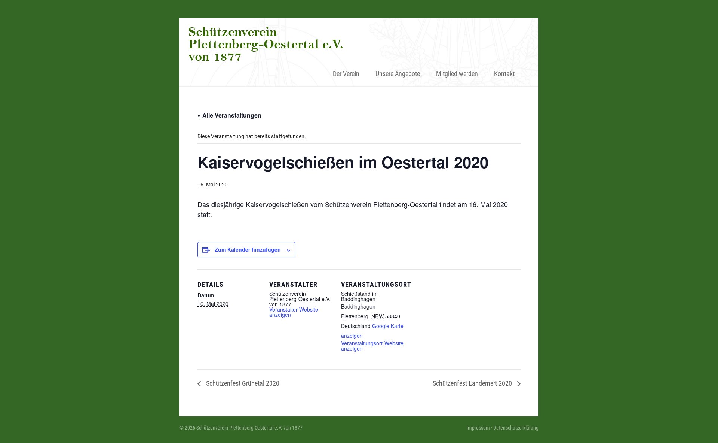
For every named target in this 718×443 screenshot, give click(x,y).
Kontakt (504, 74)
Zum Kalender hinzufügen (248, 249)
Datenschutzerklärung (515, 428)
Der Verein (346, 74)
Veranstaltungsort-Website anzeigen (372, 345)
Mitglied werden (457, 74)
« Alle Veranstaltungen (229, 115)
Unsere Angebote (397, 74)
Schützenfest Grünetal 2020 (242, 383)
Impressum (478, 428)
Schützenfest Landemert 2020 (473, 383)
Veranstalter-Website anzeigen (293, 312)
